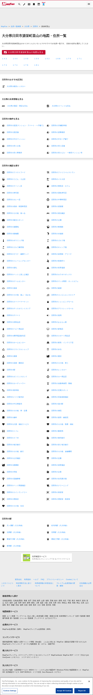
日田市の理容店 (13, 499)
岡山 (78, 603)
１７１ (79, 59)
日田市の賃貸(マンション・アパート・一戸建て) (25, 125)
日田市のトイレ (13, 431)
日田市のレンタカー (59, 370)
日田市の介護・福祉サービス (18, 424)
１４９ (25, 59)
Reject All (81, 691)
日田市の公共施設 (13, 458)
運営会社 (18, 579)
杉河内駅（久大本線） (59, 525)
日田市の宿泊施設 (58, 213)
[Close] (89, 681)
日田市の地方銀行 (13, 444)
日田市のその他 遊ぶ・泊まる (19, 295)
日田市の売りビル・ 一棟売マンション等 (66, 153)
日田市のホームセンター (16, 342)
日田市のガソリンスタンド (17, 376)
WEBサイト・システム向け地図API (42, 670)
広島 (82, 603)
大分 (39, 605)
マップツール (21, 616)
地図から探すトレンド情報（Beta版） (28, 642)
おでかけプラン (51, 618)
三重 (37, 603)
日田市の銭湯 (56, 288)
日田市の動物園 (13, 233)
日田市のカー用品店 (59, 376)
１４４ (15, 59)
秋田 (38, 601)
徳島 (4, 605)
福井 (11, 603)
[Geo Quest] (43, 4)
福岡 (21, 605)
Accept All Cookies (64, 691)
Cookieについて (72, 579)
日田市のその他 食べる (16, 213)
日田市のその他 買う (59, 363)
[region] (46, 686)
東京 (73, 601)
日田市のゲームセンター (16, 281)
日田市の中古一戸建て (59, 139)
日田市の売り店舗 (58, 146)
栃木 (56, 601)
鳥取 (69, 603)
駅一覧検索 (14, 618)
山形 (43, 601)
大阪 (46, 603)
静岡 (28, 603)
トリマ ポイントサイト (30, 657)
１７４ (15, 65)
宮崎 (43, 605)
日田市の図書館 (13, 465)
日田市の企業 (56, 472)
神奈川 (78, 601)
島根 (74, 603)
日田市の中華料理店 (59, 199)
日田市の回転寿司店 (59, 193)
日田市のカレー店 (13, 199)
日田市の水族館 (57, 233)
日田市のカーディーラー (16, 383)
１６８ (58, 59)
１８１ (36, 65)
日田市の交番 (56, 458)
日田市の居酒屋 (57, 206)
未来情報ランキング (66, 616)
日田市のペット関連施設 (16, 485)
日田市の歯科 (12, 417)
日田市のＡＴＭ (13, 438)
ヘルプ (35, 579)
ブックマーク (39, 618)
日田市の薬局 (56, 315)
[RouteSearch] (24, 4)
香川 (8, 605)
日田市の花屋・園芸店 (15, 363)
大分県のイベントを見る (60, 106)
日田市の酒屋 (12, 356)
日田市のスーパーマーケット (18, 302)
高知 (17, 605)
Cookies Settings (9, 691)
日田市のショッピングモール (62, 302)
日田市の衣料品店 (13, 322)
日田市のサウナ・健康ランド (18, 254)
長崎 (30, 605)
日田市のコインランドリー (17, 492)
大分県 (26, 26)
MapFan (4, 26)
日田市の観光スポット (15, 220)
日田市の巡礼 (12, 267)
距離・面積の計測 (51, 616)
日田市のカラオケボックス (61, 274)
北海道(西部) (18, 601)
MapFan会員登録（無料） (12, 629)
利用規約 (27, 579)
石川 (6, 603)
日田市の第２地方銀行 (59, 444)
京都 (50, 603)
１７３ (4, 65)
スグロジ (57, 672)
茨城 (51, 601)
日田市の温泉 (12, 288)
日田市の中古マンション (16, 139)
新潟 (83, 601)
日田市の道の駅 (57, 404)
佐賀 (26, 605)
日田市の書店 (56, 356)
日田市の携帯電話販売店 (16, 336)
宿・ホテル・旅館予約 (46, 644)
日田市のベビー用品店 (15, 329)
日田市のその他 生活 (15, 506)
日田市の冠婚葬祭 (13, 478)
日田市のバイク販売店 (15, 397)
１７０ (68, 59)
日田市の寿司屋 (13, 193)
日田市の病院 (56, 410)
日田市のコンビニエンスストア (63, 295)
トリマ (76, 655)
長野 (20, 603)
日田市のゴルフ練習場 (15, 247)
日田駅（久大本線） (59, 532)
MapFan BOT (68, 655)
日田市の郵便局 (57, 431)
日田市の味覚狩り (58, 261)
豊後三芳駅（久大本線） (60, 539)
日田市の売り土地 (13, 146)
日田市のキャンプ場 (59, 247)
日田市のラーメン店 (14, 186)
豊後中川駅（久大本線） (16, 539)
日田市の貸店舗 (13, 132)
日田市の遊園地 (13, 227)
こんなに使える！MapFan (53, 642)
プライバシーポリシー (55, 579)
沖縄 (53, 605)
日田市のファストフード (16, 172)
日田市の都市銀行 (58, 438)
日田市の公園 (56, 220)
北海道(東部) (7, 601)
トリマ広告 (37, 672)
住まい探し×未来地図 (35, 616)
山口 (87, 603)
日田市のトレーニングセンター (19, 261)
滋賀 (41, 603)
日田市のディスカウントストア (19, 308)
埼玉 (64, 601)
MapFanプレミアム (9, 655)
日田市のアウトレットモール (62, 308)
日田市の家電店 (57, 329)
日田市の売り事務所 (14, 153)
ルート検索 (11, 616)
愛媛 (13, 605)
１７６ (25, 65)
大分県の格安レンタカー (16, 86)
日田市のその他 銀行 (15, 451)
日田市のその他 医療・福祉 (62, 424)
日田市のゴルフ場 (58, 240)
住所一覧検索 (16, 26)
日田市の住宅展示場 (59, 478)
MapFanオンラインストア (12, 644)
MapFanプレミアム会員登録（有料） (37, 629)
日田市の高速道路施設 (59, 397)
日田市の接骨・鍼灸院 (59, 417)
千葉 (69, 601)
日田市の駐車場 (13, 390)
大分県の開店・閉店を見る (17, 106)
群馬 (60, 601)
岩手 (29, 601)
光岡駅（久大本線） (14, 532)
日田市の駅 (11, 370)
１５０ (36, 59)
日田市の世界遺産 (58, 267)
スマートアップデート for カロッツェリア (34, 655)
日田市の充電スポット (59, 390)
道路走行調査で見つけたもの (75, 642)
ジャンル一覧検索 (26, 618)
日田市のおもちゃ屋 (59, 322)
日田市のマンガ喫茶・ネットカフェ (64, 281)
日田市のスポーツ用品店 (60, 336)
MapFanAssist (56, 655)
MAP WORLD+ (26, 672)
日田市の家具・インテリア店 (62, 342)
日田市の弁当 (56, 349)
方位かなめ (84, 655)
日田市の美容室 (57, 492)
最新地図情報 (7, 642)
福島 (47, 601)
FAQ (42, 579)
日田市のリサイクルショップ (18, 349)
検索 (4, 616)
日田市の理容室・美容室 (60, 499)
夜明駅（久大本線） (14, 546)
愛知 (33, 603)
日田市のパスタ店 (58, 179)
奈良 (59, 603)
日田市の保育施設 (58, 465)
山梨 (15, 603)
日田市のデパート (13, 315)
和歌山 (64, 603)
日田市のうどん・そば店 (16, 179)
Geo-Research (47, 672)
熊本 (34, 605)
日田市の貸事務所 (58, 132)
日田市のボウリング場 (15, 240)
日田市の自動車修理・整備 (61, 383)
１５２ (47, 59)
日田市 (35, 26)
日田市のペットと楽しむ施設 (18, 274)
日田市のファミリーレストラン (63, 172)
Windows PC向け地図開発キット (69, 670)
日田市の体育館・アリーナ (61, 254)
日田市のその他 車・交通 (17, 410)
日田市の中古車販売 (14, 404)
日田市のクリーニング (59, 485)
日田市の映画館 (57, 227)
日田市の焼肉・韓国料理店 (17, 206)
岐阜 (24, 603)
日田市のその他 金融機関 (61, 451)
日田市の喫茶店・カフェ (60, 186)
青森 (25, 601)
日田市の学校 (12, 472)
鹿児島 (48, 605)
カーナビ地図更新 (30, 644)
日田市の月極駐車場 (59, 125)
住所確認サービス (12, 672)
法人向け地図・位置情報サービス (15, 670)
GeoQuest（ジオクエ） (11, 657)
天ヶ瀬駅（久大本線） (15, 525)
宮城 (34, 601)
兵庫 (54, 603)
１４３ (4, 59)
